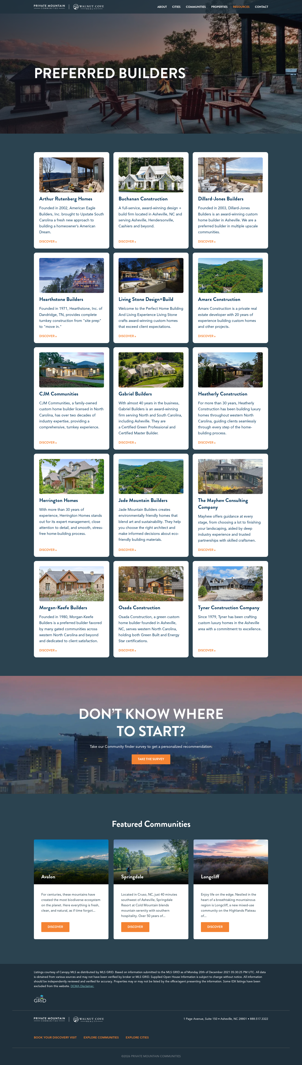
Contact (261, 7)
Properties (219, 7)
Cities (176, 7)
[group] (71, 889)
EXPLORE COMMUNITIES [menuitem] (101, 1037)
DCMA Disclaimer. (82, 986)
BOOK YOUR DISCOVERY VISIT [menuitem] (55, 1037)
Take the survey (151, 759)
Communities (196, 7)
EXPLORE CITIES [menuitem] (137, 1037)
